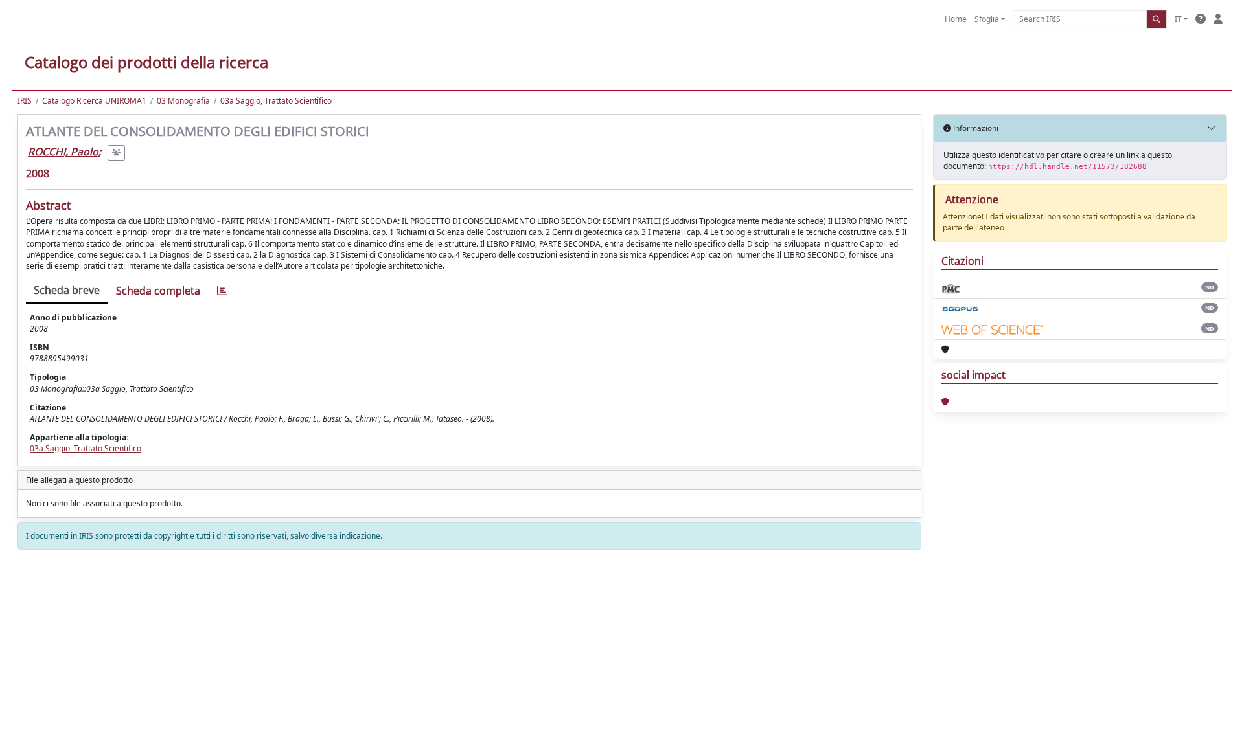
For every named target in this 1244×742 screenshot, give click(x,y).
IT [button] (1178, 19)
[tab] (222, 291)
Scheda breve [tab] (67, 290)
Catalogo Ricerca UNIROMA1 (94, 100)
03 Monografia (183, 100)
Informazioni (974, 127)
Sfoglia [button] (986, 19)
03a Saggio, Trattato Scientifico (276, 100)
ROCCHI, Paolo (63, 151)
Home (956, 19)
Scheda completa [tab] (158, 291)
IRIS (24, 100)
